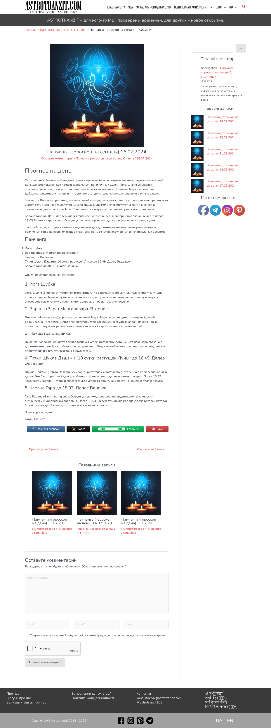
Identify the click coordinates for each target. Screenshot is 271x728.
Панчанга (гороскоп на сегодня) (98, 159)
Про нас (12, 693)
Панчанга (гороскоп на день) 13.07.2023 (49, 521)
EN (230, 720)
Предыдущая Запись (41, 449)
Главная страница (120, 7)
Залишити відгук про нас (26, 702)
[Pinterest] (140, 720)
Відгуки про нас (19, 698)
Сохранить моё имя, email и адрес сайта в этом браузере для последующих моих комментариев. (98, 635)
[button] (210, 7)
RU (231, 7)
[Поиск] (241, 48)
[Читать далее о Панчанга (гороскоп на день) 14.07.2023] (97, 493)
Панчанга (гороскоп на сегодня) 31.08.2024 (217, 72)
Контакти (143, 693)
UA (219, 720)
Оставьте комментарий (57, 159)
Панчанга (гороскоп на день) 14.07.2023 (94, 521)
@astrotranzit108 (149, 702)
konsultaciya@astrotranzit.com (159, 698)
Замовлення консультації (91, 693)
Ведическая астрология (191, 7)
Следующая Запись (152, 449)
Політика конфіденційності (93, 698)
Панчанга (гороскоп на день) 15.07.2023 (139, 521)
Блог (219, 7)
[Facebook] (121, 720)
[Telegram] (150, 720)
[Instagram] (130, 720)
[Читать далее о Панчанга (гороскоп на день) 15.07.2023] (141, 493)
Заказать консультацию (153, 7)
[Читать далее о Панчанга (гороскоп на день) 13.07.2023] (52, 493)
